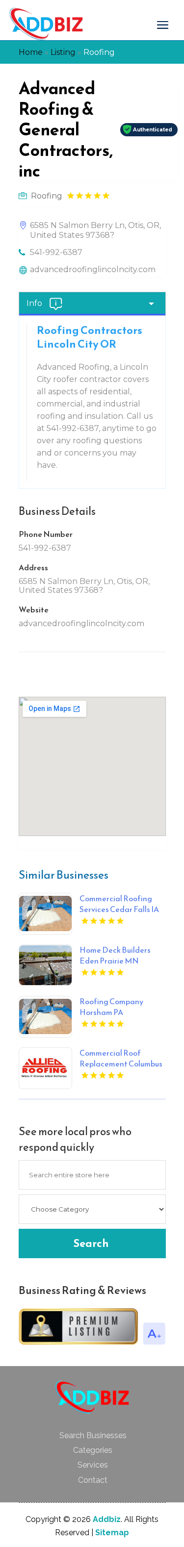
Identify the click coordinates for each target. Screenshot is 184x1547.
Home (31, 52)
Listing (63, 52)
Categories (92, 1450)
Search (91, 1243)
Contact (92, 1480)
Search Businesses (93, 1435)
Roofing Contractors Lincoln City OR (89, 337)
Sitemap (112, 1532)
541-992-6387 (56, 252)
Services (93, 1465)
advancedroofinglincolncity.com (93, 269)
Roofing (99, 52)
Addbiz (107, 1519)
